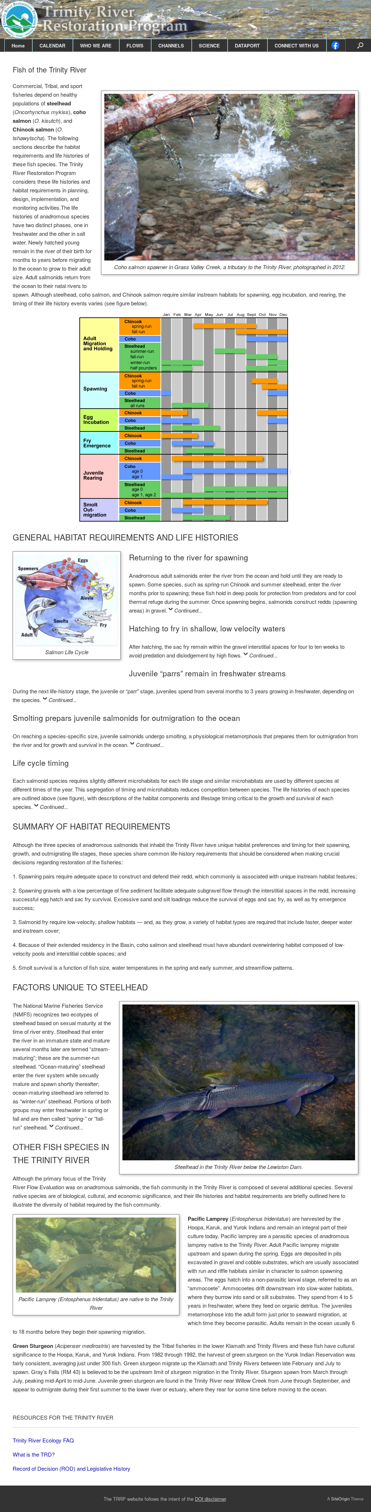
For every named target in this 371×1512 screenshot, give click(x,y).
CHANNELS (171, 45)
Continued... (188, 610)
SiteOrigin (340, 1498)
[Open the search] (360, 45)
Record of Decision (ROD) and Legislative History (71, 1468)
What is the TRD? (34, 1454)
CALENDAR (52, 45)
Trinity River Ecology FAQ (43, 1440)
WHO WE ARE (96, 45)
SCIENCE (209, 45)
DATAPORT (247, 45)
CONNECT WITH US (297, 45)
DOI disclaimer (210, 1498)
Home (18, 45)
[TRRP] (185, 19)
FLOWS (134, 45)
